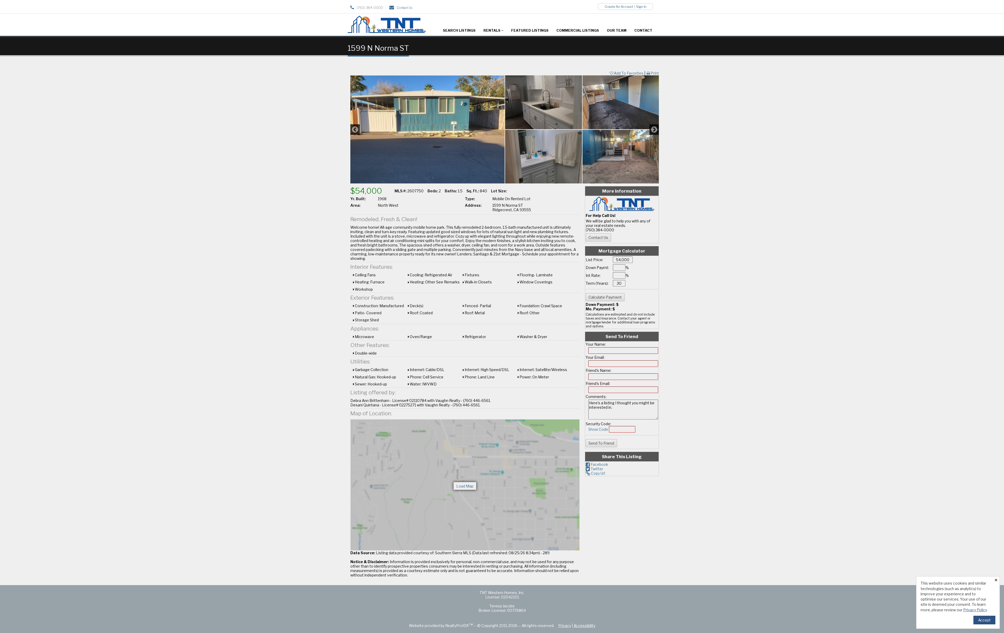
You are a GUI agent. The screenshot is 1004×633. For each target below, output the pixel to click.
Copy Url (597, 473)
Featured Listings (530, 30)
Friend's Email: (598, 383)
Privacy (564, 625)
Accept (984, 620)
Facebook (599, 464)
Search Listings (459, 30)
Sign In (641, 7)
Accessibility (584, 625)
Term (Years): (597, 283)
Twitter (596, 469)
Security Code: (598, 424)
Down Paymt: (597, 267)
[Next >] (654, 129)
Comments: (596, 396)
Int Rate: (593, 275)
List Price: (594, 259)
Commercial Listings (577, 30)
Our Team (616, 30)
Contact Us (404, 8)
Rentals (492, 30)
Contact (643, 30)
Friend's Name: (598, 370)
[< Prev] (355, 129)
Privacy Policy (975, 610)
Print (655, 73)
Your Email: (595, 357)
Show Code (598, 429)
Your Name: (596, 344)
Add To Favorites (628, 73)
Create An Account (619, 7)
